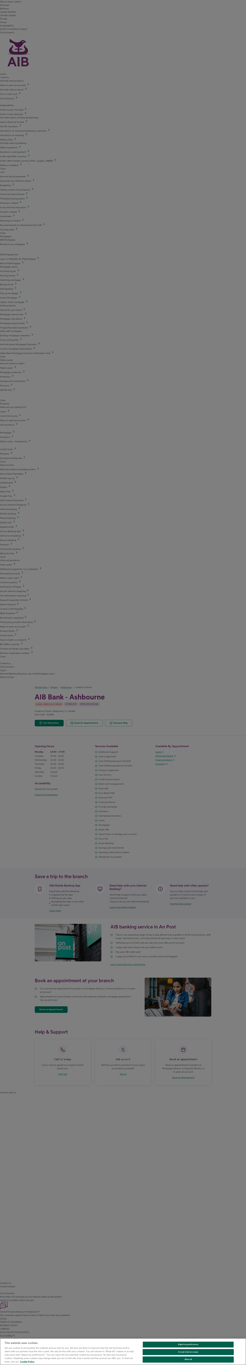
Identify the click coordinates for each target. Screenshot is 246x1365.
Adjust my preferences (188, 1344)
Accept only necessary (188, 1352)
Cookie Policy (27, 1362)
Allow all (188, 1359)
